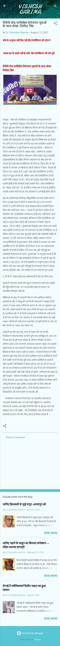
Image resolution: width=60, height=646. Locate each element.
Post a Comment (15, 437)
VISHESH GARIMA (30, 9)
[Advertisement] (30, 463)
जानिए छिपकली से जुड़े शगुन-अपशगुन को (24, 504)
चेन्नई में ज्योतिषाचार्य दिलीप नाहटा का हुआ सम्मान (24, 588)
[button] (55, 23)
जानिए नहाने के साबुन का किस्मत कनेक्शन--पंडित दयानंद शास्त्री (26, 545)
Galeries (37, 640)
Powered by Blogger (32, 633)
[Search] (55, 7)
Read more (50, 532)
